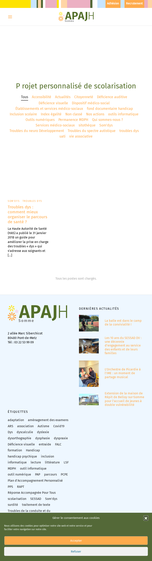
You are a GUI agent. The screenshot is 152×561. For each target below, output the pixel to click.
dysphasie (42, 438)
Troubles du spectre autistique (92, 131)
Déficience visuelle (53, 103)
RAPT (20, 487)
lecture (36, 462)
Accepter (76, 540)
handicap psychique (22, 456)
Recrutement (134, 3)
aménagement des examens (48, 420)
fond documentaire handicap (110, 109)
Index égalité (51, 114)
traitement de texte (36, 505)
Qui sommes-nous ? (107, 120)
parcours (50, 474)
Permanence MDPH (73, 120)
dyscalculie (25, 432)
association (25, 426)
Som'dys (106, 125)
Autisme (43, 426)
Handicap (33, 450)
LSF (66, 462)
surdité (13, 505)
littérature (52, 462)
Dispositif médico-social (91, 103)
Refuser (76, 551)
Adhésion (113, 3)
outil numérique (19, 474)
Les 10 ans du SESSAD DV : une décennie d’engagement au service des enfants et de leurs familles (123, 345)
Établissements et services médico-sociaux (49, 109)
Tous (24, 97)
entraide (45, 444)
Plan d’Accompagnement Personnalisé (35, 480)
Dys (10, 432)
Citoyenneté (83, 97)
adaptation (16, 420)
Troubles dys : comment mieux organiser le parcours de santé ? (27, 214)
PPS (10, 487)
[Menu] (10, 16)
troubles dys (129, 131)
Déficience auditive (112, 97)
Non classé (73, 114)
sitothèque (87, 125)
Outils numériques (40, 120)
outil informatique (33, 468)
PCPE (64, 474)
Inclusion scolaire (23, 114)
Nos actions (95, 114)
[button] (146, 518)
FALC (58, 444)
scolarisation (17, 499)
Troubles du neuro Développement (37, 131)
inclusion (47, 456)
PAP (37, 474)
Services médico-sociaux (55, 125)
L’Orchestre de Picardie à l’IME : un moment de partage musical (123, 373)
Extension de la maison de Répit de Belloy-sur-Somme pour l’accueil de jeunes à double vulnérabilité (124, 399)
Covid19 (58, 426)
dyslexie (43, 432)
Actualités (62, 97)
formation (15, 450)
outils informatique (123, 114)
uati (62, 136)
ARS (10, 426)
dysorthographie (19, 438)
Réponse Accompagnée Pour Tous (32, 493)
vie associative (81, 136)
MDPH (12, 468)
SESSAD (35, 499)
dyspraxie (61, 438)
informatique (17, 462)
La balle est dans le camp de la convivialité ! (123, 322)
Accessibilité (41, 97)
